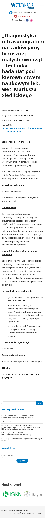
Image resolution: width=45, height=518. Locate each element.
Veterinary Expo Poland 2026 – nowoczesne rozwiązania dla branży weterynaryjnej (18, 434)
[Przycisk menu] (42, 3)
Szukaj (39, 403)
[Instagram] (31, 20)
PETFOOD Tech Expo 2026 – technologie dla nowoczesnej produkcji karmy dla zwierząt (18, 417)
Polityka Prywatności (19, 510)
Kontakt (5, 510)
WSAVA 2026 (6, 421)
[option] (12, 494)
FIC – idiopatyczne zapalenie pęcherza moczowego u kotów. (22, 439)
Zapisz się (22, 461)
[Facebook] (27, 20)
